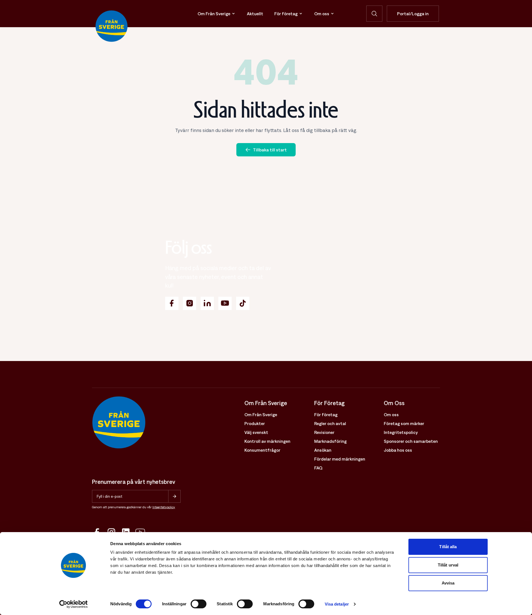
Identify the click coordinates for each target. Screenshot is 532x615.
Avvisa (448, 583)
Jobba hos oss (398, 450)
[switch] (198, 603)
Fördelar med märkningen (339, 458)
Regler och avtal (330, 423)
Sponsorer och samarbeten (411, 441)
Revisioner (324, 432)
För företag (286, 13)
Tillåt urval (448, 565)
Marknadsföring (330, 441)
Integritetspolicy (163, 507)
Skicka (174, 496)
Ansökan (322, 450)
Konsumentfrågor (262, 450)
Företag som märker (404, 423)
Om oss (321, 13)
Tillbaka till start (270, 149)
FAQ (318, 467)
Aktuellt (255, 13)
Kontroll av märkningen (267, 441)
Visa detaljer (337, 604)
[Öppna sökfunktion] (374, 14)
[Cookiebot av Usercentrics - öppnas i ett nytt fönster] (73, 604)
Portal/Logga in (413, 13)
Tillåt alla (448, 546)
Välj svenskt (256, 432)
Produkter (254, 423)
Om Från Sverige (214, 13)
